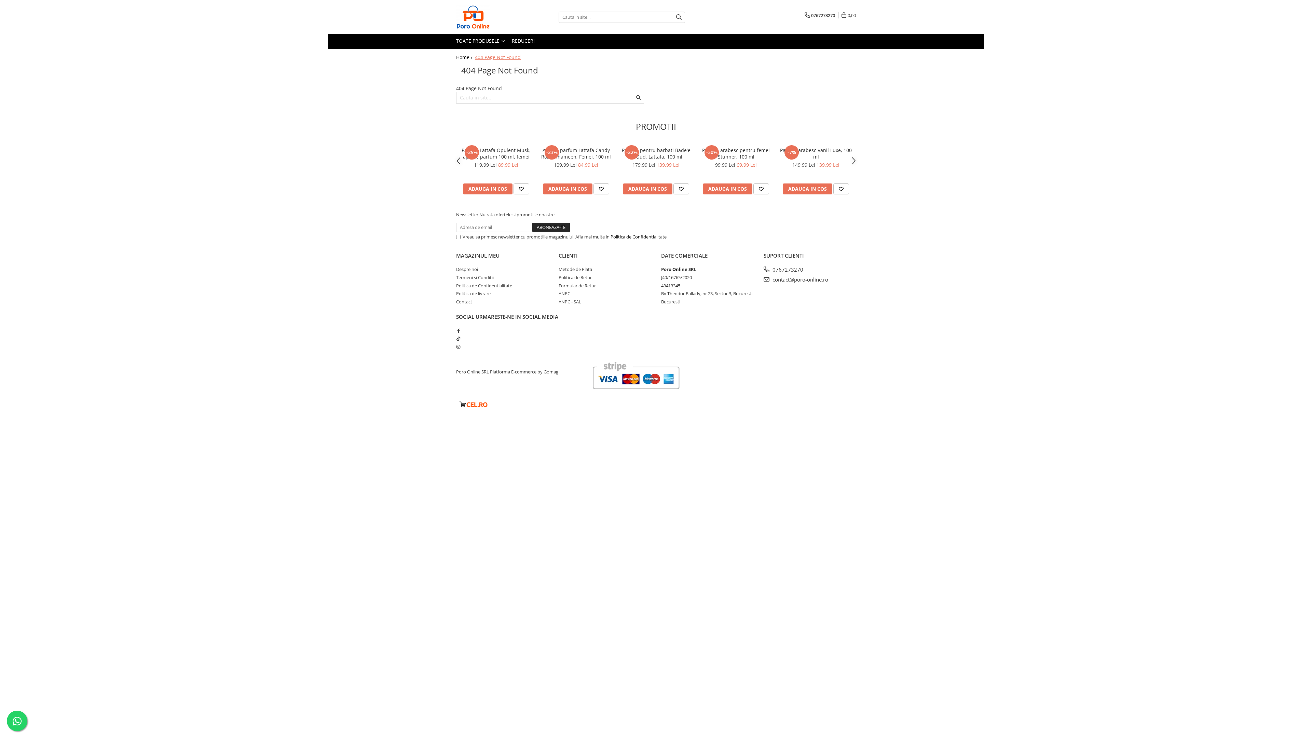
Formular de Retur (577, 286)
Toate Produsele (478, 41)
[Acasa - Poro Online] (490, 17)
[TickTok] (458, 339)
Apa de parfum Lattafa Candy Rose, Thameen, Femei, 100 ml (576, 153)
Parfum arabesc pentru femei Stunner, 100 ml (736, 153)
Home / (465, 57)
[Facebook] (458, 331)
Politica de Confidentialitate (639, 237)
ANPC (564, 293)
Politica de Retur (575, 277)
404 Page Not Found (498, 57)
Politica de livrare (473, 293)
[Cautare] (679, 17)
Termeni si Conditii (475, 277)
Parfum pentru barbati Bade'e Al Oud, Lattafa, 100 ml (656, 153)
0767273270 (787, 269)
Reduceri (523, 41)
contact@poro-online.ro (799, 279)
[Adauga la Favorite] (521, 188)
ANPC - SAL (570, 302)
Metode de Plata (575, 269)
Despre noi (467, 269)
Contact (464, 302)
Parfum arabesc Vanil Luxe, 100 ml (816, 153)
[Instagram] (458, 347)
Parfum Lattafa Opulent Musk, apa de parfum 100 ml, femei (496, 153)
